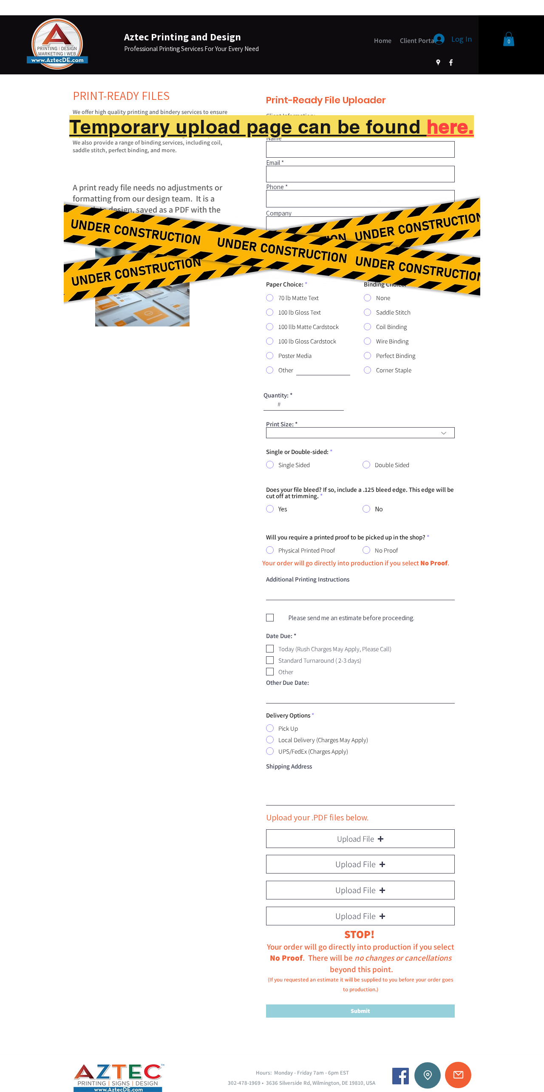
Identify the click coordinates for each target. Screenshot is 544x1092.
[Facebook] (400, 1076)
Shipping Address (289, 766)
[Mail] (458, 1075)
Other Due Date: (287, 682)
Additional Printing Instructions (307, 579)
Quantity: (276, 395)
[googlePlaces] (438, 62)
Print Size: (280, 424)
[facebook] (451, 62)
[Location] (427, 1075)
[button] (509, 39)
